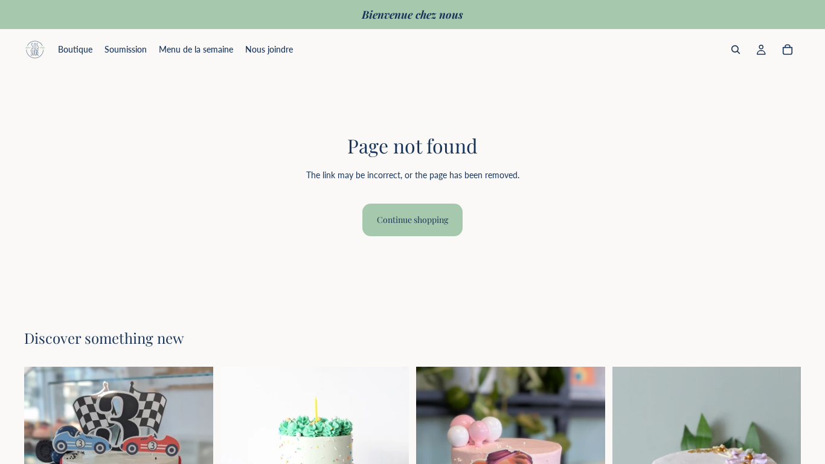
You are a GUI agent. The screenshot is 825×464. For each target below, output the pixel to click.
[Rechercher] (735, 49)
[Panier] (787, 49)
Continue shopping (412, 219)
